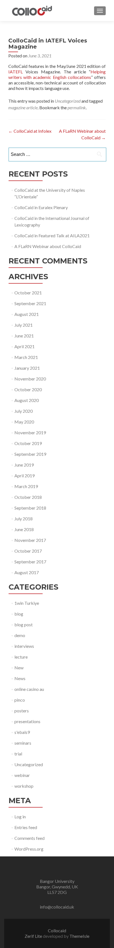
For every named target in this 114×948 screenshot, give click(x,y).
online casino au (29, 689)
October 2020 (28, 389)
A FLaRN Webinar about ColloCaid (47, 246)
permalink (77, 107)
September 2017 (30, 561)
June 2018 (24, 529)
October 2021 (28, 292)
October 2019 (28, 443)
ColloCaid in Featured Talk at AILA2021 (52, 235)
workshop (23, 786)
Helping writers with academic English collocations (57, 74)
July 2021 (23, 324)
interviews (24, 646)
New (19, 667)
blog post (23, 624)
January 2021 (27, 368)
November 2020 (30, 378)
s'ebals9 (22, 732)
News (19, 678)
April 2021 (24, 346)
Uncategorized (68, 100)
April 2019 (24, 475)
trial (18, 753)
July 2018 (23, 518)
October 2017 (28, 550)
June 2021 (24, 335)
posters (21, 710)
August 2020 (26, 400)
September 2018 (30, 507)
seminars (22, 742)
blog (18, 613)
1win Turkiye (26, 603)
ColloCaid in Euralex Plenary (41, 207)
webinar (22, 775)
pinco (19, 699)
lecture (21, 656)
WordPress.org (28, 848)
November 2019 (30, 432)
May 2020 (24, 421)
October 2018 (28, 497)
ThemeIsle (79, 936)
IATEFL (15, 71)
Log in (20, 816)
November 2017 (30, 540)
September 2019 (30, 454)
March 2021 (26, 357)
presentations (27, 721)
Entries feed (25, 827)
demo (19, 635)
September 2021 (30, 303)
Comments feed (29, 838)
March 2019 (26, 486)
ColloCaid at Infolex (29, 131)
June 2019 (24, 464)
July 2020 (23, 411)
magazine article (23, 107)
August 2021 (26, 314)
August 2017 (26, 572)
